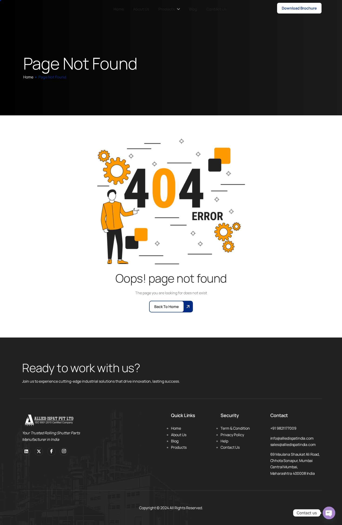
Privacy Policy (232, 434)
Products (166, 9)
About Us (141, 9)
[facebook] (51, 451)
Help (224, 441)
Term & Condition (235, 428)
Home (119, 9)
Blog (193, 9)
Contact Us (216, 9)
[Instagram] (64, 451)
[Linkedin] (26, 451)
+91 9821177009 (283, 428)
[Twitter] (39, 451)
